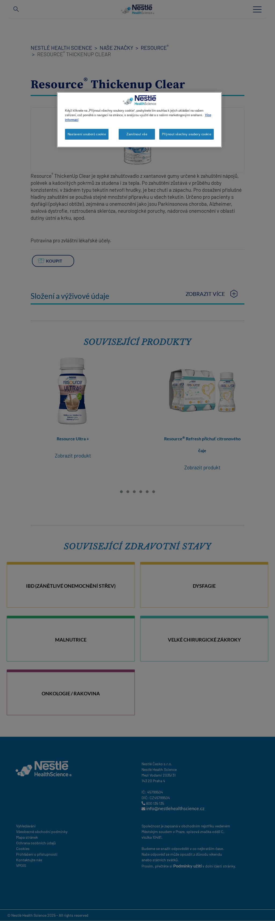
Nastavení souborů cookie (87, 134)
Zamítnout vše (136, 134)
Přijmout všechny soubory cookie (186, 134)
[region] (139, 119)
